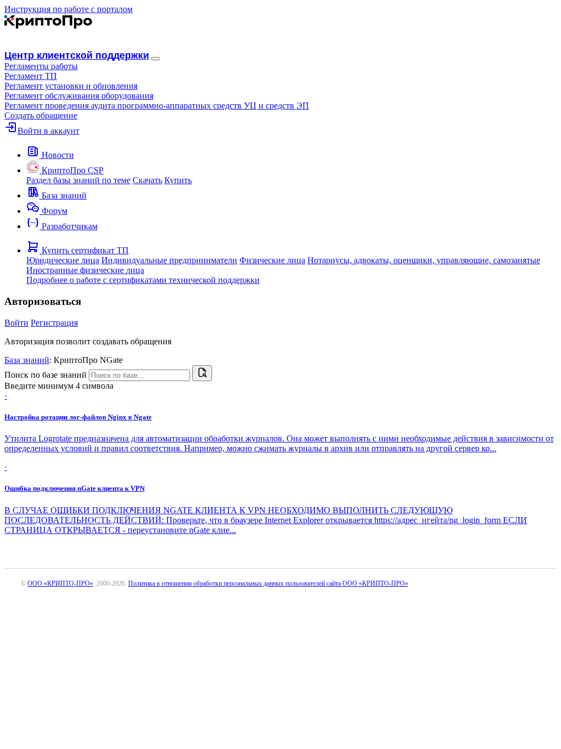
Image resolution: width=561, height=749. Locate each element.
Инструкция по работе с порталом (68, 9)
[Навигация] (155, 58)
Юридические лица (62, 260)
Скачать (147, 180)
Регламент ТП (30, 76)
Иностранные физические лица (85, 270)
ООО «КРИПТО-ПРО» (60, 583)
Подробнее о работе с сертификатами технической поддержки (143, 280)
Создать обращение (40, 115)
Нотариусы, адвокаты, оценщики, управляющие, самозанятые (423, 260)
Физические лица (272, 260)
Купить (178, 180)
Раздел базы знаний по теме (78, 180)
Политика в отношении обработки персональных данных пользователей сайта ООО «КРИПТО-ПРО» (268, 583)
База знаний (26, 360)
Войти (16, 322)
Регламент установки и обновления (71, 85)
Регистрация (54, 322)
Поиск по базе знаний (45, 374)
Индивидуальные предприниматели (169, 260)
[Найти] (202, 373)
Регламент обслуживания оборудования (78, 95)
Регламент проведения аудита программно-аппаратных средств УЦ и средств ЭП (156, 105)
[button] (41, 66)
